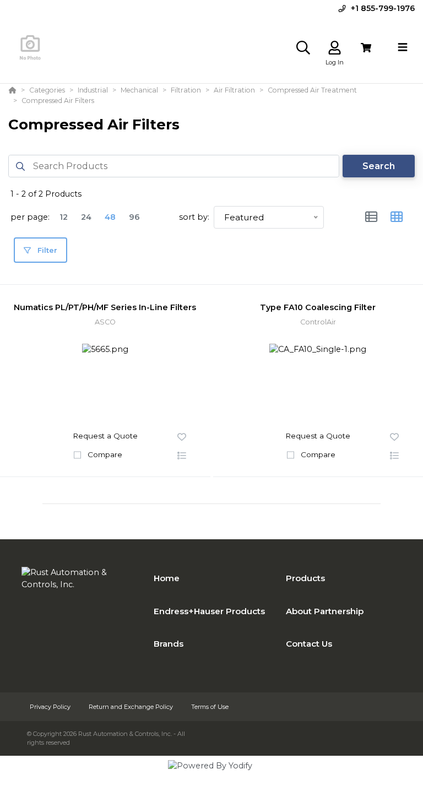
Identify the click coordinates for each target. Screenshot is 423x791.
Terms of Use (210, 707)
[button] (181, 456)
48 (110, 217)
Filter (46, 250)
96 (134, 217)
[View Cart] (366, 47)
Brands (168, 643)
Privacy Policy (51, 707)
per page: (30, 217)
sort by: (194, 217)
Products (305, 578)
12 (63, 217)
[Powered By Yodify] (211, 775)
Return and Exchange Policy (132, 707)
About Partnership (325, 611)
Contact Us (309, 643)
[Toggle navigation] (402, 47)
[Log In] (334, 47)
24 (86, 217)
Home (167, 578)
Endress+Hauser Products (209, 611)
